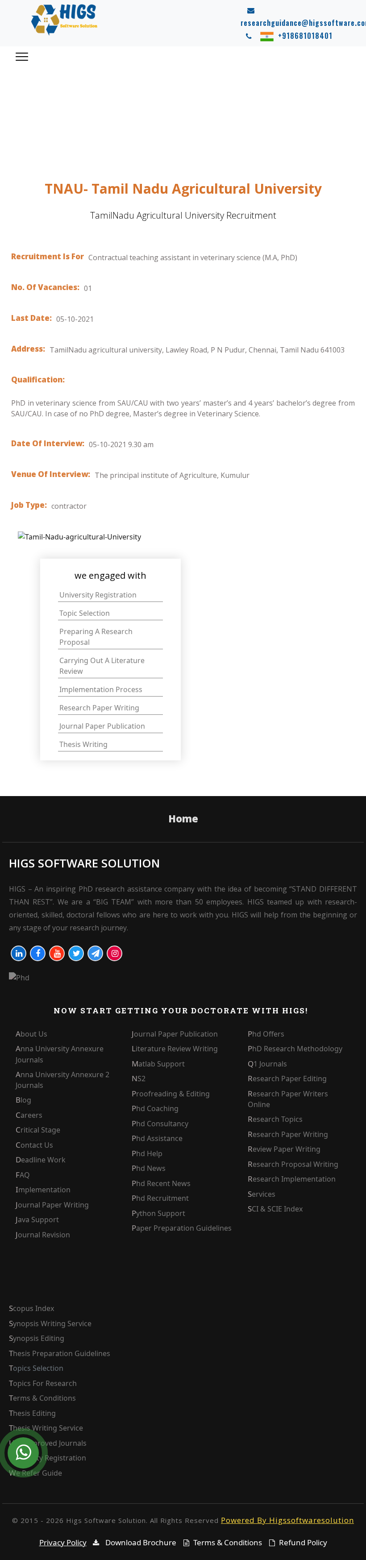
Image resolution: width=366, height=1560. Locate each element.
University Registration (47, 1458)
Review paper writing (284, 1149)
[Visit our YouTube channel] (57, 953)
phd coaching (155, 1108)
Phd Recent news (161, 1183)
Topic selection (84, 613)
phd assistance (157, 1138)
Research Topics (275, 1119)
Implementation (43, 1190)
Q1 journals (267, 1064)
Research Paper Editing (287, 1078)
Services (261, 1194)
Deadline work (41, 1160)
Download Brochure (140, 1542)
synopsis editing (36, 1338)
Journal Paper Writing (52, 1205)
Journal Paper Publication (175, 1034)
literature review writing (175, 1049)
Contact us (34, 1145)
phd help (147, 1153)
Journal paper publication (102, 726)
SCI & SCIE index (275, 1209)
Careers (29, 1115)
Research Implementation (292, 1179)
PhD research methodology (295, 1049)
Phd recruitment (160, 1198)
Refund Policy (303, 1542)
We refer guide (35, 1473)
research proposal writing (293, 1164)
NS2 (139, 1078)
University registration (98, 595)
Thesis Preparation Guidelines (59, 1353)
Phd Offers (266, 1034)
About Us (31, 1034)
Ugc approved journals (48, 1443)
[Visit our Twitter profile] (76, 953)
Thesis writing (83, 744)
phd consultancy (160, 1124)
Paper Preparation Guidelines (182, 1228)
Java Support (37, 1219)
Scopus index (31, 1308)
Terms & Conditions (42, 1398)
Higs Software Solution (84, 863)
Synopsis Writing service (50, 1323)
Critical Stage (38, 1130)
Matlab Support (158, 1064)
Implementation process (100, 689)
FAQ (23, 1175)
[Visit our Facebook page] (38, 953)
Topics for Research (43, 1383)
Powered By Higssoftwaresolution (287, 1520)
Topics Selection (36, 1368)
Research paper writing (99, 708)
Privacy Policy (63, 1542)
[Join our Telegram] (95, 953)
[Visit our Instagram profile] (114, 953)
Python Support (158, 1213)
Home (183, 818)
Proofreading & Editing (171, 1094)
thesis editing (32, 1413)
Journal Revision (43, 1235)
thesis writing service (46, 1428)
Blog (23, 1100)
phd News (149, 1168)
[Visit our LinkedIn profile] (18, 953)
